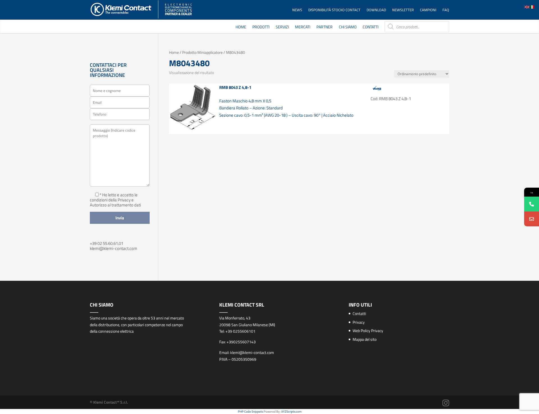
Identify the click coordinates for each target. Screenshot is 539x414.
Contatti (370, 27)
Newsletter (403, 10)
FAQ (445, 10)
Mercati (302, 27)
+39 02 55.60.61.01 (106, 243)
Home (241, 27)
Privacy (359, 322)
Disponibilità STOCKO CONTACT (334, 10)
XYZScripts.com (291, 411)
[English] (527, 6)
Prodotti (261, 27)
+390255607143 (241, 342)
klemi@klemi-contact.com (113, 248)
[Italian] (532, 6)
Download (376, 10)
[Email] (531, 218)
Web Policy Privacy (368, 331)
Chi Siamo (348, 27)
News (297, 10)
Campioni (428, 10)
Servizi (282, 27)
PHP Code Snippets (250, 411)
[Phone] (531, 204)
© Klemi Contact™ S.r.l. (109, 402)
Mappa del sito (364, 339)
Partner (324, 27)
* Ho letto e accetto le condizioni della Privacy (114, 197)
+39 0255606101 (240, 331)
